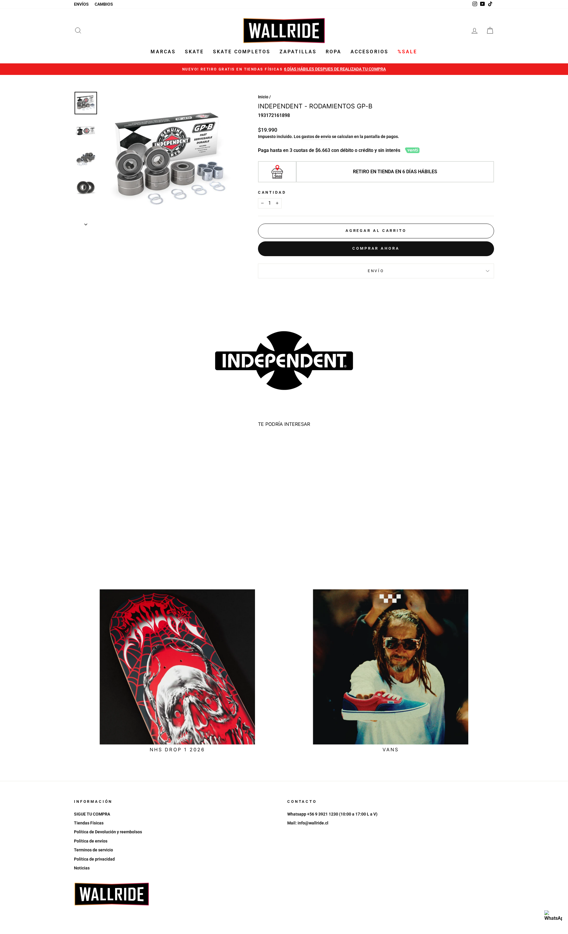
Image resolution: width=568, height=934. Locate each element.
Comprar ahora (376, 248)
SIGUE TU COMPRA (92, 814)
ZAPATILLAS (298, 51)
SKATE (194, 51)
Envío (376, 271)
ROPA (334, 51)
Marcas (163, 51)
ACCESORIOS (370, 51)
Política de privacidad (94, 859)
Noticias (82, 868)
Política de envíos (90, 841)
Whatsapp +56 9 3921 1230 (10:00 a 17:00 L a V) (332, 814)
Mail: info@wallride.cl (307, 823)
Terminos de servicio (93, 850)
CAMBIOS (104, 4)
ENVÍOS (81, 4)
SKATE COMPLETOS (242, 51)
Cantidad (272, 192)
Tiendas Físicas (89, 823)
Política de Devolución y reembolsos (108, 831)
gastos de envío (316, 136)
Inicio (263, 96)
